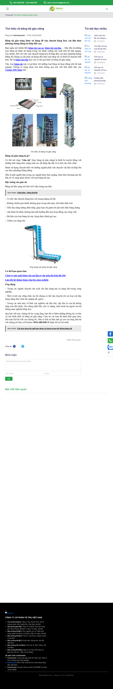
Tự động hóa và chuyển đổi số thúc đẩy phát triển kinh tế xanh (16, 423)
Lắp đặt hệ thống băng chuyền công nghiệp (26, 280)
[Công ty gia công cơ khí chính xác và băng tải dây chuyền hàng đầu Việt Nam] (56, 8)
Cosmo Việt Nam (13, 70)
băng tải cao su (36, 48)
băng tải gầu (22, 59)
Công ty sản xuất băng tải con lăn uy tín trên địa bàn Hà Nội (35, 275)
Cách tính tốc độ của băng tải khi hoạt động (100, 38)
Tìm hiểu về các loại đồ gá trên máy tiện (100, 48)
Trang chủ (9, 15)
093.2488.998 (18, 3)
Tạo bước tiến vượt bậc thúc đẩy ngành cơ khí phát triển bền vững (16, 580)
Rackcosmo (11, 662)
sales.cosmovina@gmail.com (58, 3)
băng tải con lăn (53, 48)
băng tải (18, 64)
